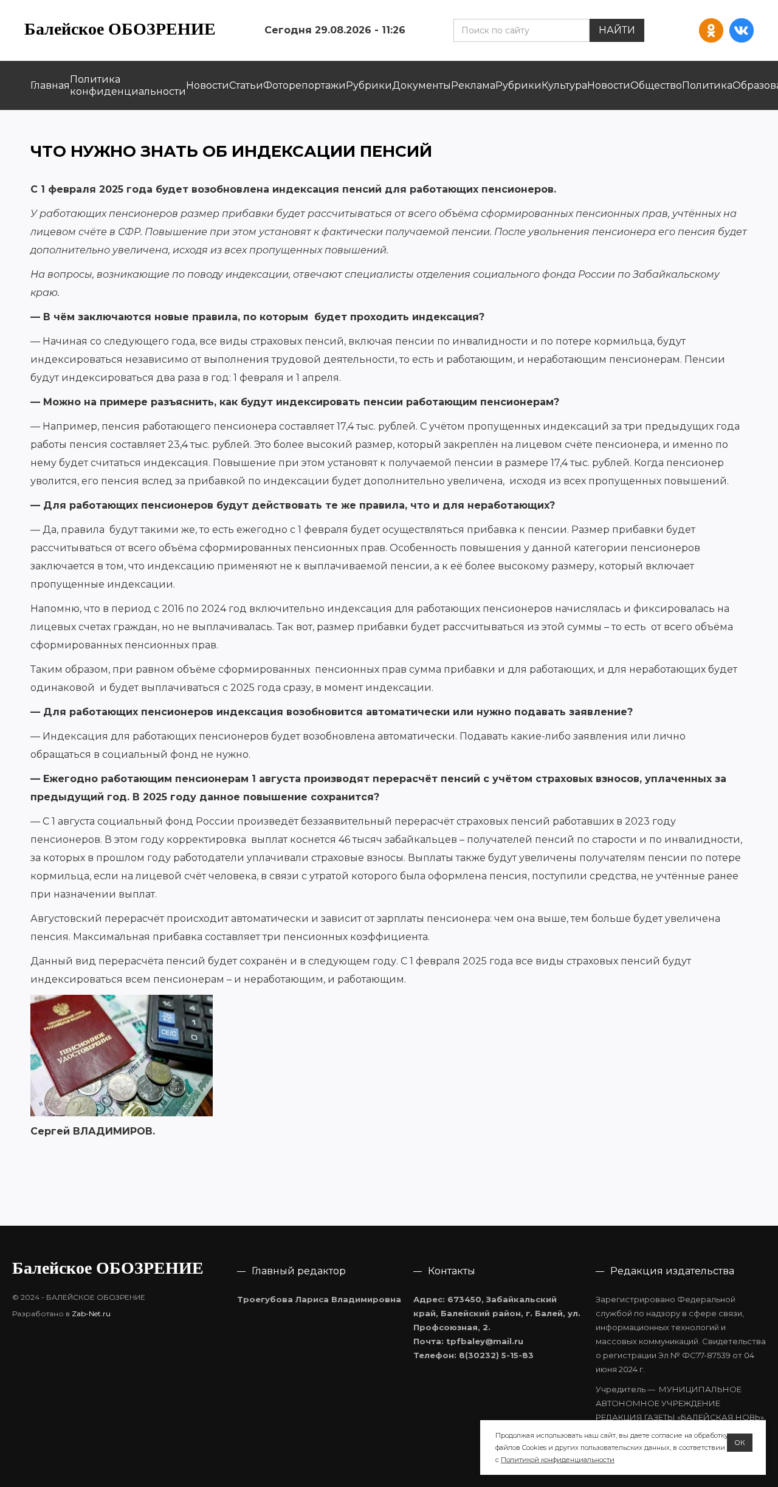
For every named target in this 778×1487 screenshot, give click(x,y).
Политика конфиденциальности (128, 85)
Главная (50, 85)
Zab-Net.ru (91, 1313)
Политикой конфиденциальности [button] (557, 1459)
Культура (564, 85)
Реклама (473, 85)
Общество (656, 85)
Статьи (246, 85)
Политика (707, 85)
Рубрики (369, 85)
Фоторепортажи (304, 85)
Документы (421, 85)
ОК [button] (739, 1442)
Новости (207, 85)
